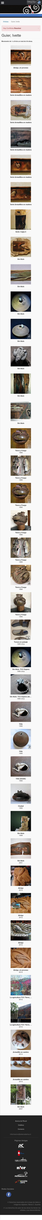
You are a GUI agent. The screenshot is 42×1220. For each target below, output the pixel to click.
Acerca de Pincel (21, 1121)
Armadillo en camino (21, 1052)
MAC (21, 1160)
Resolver (17, 28)
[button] (38, 28)
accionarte (21, 1181)
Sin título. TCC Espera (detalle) (21, 696)
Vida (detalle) (21, 778)
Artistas (5, 21)
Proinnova (21, 1174)
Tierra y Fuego (20, 450)
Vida (21, 724)
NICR (21, 1167)
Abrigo (20, 888)
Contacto (21, 1129)
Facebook (9, 1194)
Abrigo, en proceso (20, 68)
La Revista (21, 1153)
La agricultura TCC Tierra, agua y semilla (25, 997)
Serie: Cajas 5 (20, 232)
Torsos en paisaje (21, 642)
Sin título (20, 259)
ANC (21, 1146)
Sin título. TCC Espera (20, 669)
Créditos (21, 1125)
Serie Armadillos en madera (21, 95)
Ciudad (21, 806)
